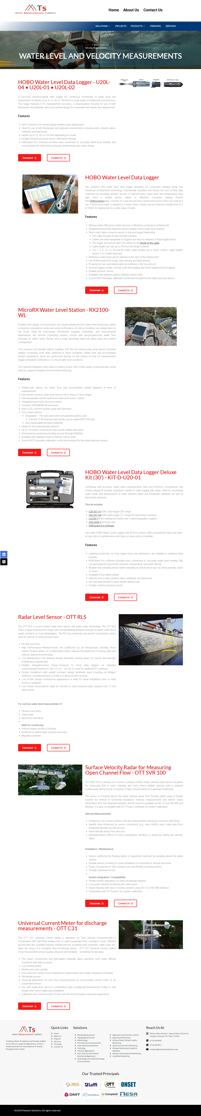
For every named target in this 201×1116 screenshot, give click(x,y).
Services (171, 26)
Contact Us (153, 10)
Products (136, 26)
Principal (155, 26)
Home (114, 10)
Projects (120, 26)
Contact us (57, 157)
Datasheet (28, 157)
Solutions (101, 26)
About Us (131, 10)
